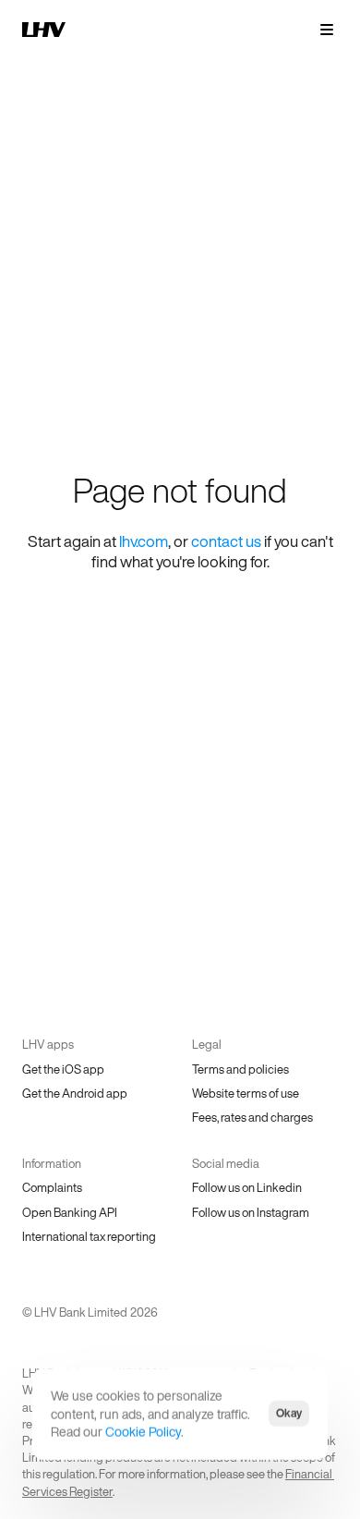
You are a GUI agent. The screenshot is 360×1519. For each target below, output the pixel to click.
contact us (226, 541)
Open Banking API (69, 1212)
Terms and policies (240, 1069)
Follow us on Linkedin (247, 1188)
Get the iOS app (63, 1069)
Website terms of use (245, 1093)
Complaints (52, 1188)
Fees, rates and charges (252, 1117)
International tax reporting (89, 1237)
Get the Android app (74, 1093)
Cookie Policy (143, 1431)
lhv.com (143, 541)
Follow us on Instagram (250, 1212)
